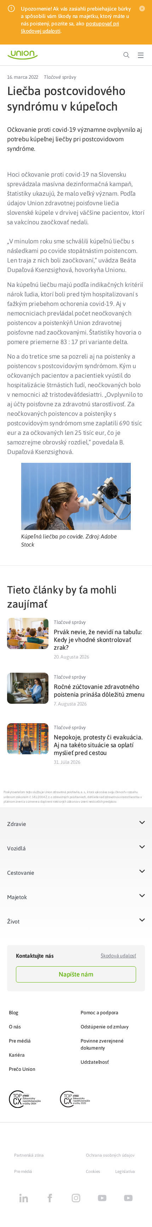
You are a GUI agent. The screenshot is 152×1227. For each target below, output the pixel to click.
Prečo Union (22, 1069)
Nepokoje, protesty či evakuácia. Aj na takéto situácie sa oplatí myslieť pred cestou (98, 744)
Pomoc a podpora (99, 1012)
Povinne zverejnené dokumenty (102, 1044)
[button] (76, 828)
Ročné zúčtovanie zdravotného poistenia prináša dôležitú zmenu (99, 690)
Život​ (13, 921)
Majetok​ (17, 897)
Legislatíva (125, 1171)
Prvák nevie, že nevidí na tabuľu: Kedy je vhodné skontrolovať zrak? (98, 639)
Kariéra (17, 1055)
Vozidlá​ (16, 848)
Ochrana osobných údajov (110, 1155)
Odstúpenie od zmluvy (105, 1027)
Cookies (93, 1171)
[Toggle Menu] (140, 55)
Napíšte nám (76, 974)
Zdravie (16, 824)
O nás (15, 1027)
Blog (13, 1012)
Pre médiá (20, 1041)
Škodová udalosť (118, 955)
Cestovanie (20, 872)
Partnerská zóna (29, 1155)
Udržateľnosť (95, 1062)
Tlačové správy (60, 77)
